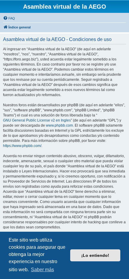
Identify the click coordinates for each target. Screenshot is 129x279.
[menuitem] (9, 18)
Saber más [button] (42, 269)
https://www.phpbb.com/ (22, 146)
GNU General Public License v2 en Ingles (37, 120)
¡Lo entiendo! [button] (95, 255)
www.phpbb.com (59, 125)
